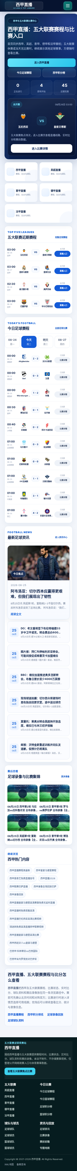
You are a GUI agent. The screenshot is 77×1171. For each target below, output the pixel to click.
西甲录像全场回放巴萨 (45, 886)
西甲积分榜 (59, 72)
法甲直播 (9, 1115)
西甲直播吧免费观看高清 (22, 910)
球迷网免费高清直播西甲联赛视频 (27, 926)
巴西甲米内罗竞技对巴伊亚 (23, 959)
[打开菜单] (67, 5)
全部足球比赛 (61, 328)
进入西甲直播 (41, 62)
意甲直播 (9, 1102)
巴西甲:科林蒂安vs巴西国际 (24, 951)
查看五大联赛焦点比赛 (20, 1071)
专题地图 (45, 1148)
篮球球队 (9, 1141)
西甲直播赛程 (16, 1014)
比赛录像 (45, 1135)
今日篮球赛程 (47, 1099)
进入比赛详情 (40, 148)
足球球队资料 (16, 1020)
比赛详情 (63, 360)
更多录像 (65, 776)
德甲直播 (9, 1109)
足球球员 (9, 1135)
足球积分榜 (46, 1106)
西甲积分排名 (36, 1014)
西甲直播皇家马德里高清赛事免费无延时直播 (32, 902)
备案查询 (21, 1164)
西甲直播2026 (47, 878)
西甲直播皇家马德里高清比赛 (24, 935)
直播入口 (63, 254)
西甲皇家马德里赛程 (46, 870)
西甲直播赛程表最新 (20, 870)
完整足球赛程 (61, 237)
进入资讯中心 (61, 537)
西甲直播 (9, 1096)
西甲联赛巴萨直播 (19, 886)
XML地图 (9, 1164)
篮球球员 (9, 1148)
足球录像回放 (55, 1014)
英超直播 (9, 1090)
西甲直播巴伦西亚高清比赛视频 (25, 918)
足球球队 (9, 1129)
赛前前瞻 (45, 1141)
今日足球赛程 (24, 72)
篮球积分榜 (46, 1114)
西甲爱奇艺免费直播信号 (22, 878)
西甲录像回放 (16, 894)
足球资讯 (45, 1129)
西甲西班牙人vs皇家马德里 (23, 942)
